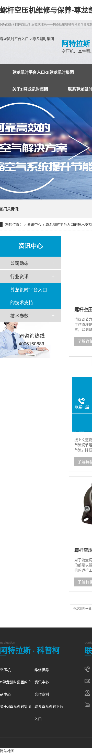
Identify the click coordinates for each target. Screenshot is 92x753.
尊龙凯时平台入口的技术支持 (68, 224)
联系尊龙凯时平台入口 (48, 712)
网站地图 (7, 750)
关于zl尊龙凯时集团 (30, 89)
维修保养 (41, 669)
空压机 (5, 669)
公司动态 (19, 263)
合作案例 (41, 694)
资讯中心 (34, 224)
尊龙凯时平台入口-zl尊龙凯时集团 (27, 38)
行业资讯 (19, 276)
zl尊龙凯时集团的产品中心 (15, 688)
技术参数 (19, 315)
